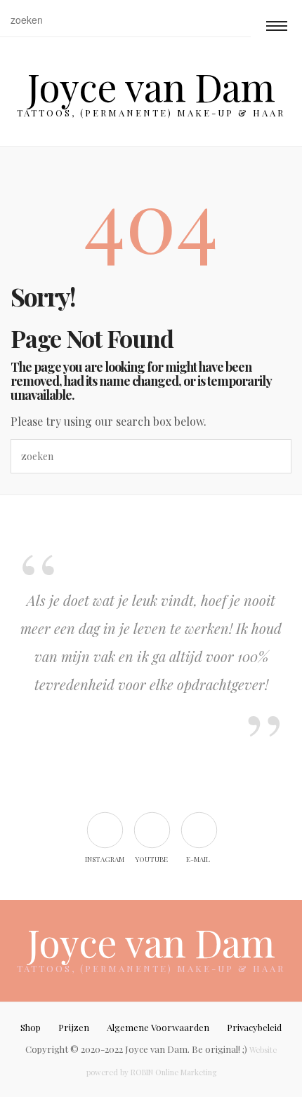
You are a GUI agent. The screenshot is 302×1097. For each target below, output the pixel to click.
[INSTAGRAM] (104, 829)
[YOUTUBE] (151, 829)
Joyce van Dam (151, 86)
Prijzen (73, 1027)
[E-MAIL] (198, 829)
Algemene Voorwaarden (158, 1027)
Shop (30, 1027)
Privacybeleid (254, 1027)
